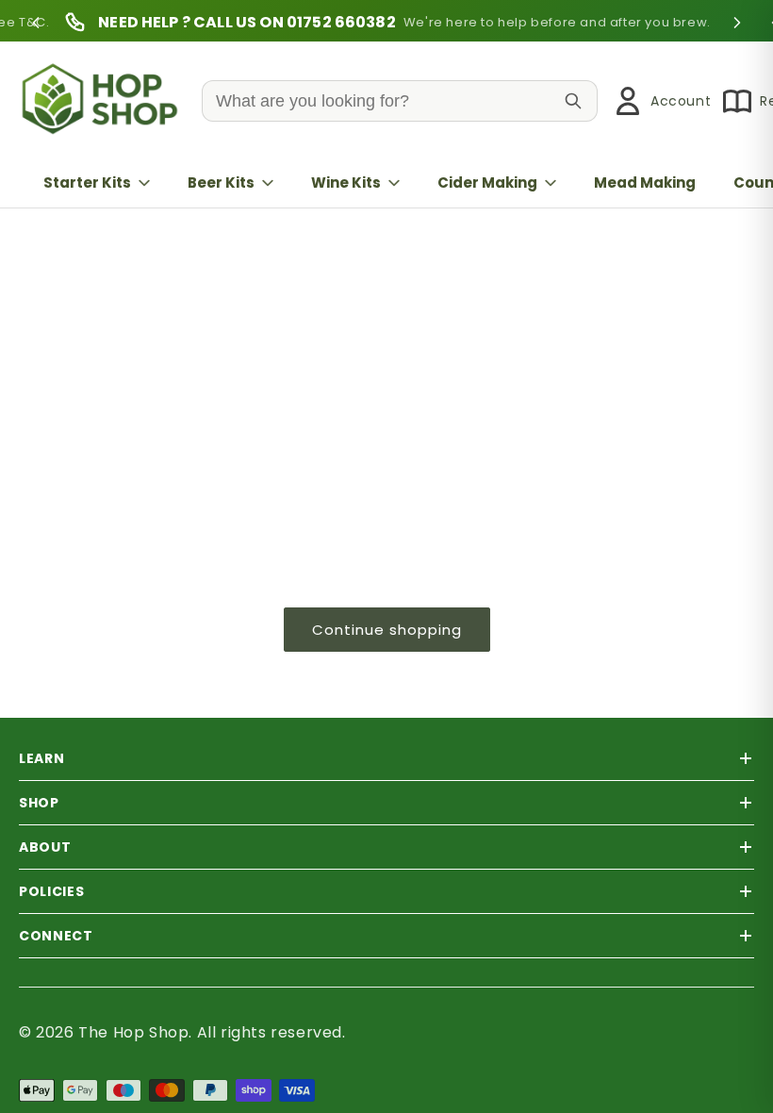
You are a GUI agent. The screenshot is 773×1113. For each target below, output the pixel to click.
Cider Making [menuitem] (487, 182)
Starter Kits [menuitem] (87, 182)
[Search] (573, 101)
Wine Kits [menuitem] (346, 182)
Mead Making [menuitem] (645, 182)
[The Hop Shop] (104, 101)
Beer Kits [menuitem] (221, 182)
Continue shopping (387, 630)
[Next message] (737, 23)
